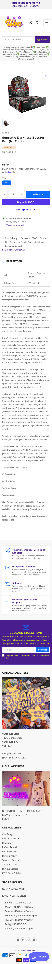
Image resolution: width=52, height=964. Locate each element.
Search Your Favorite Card (13, 249)
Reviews (6, 842)
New (6, 182)
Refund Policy (9, 855)
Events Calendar (10, 838)
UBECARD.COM (28, 950)
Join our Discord (10, 868)
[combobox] (26, 39)
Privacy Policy (9, 851)
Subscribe (42, 649)
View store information (16, 225)
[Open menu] (46, 22)
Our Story (7, 834)
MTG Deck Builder (11, 873)
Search (44, 39)
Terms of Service (10, 860)
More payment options (26, 209)
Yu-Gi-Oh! (6, 133)
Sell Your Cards (9, 864)
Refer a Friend (9, 847)
